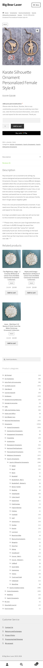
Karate (20, 15)
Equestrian (15, 501)
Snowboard (15, 553)
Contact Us (9, 627)
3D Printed (8, 375)
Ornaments (13, 13)
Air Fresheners (9, 379)
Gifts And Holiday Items (12, 410)
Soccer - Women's (17, 560)
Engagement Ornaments (15, 434)
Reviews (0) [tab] (6, 163)
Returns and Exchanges (13, 631)
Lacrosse (15, 532)
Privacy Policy (10, 635)
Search (21, 664)
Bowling (14, 490)
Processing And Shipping (14, 639)
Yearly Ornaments (13, 598)
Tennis (14, 574)
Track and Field (17, 577)
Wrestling (15, 584)
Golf (13, 518)
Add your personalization (13, 104)
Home (6, 13)
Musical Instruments (18, 539)
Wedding (10, 595)
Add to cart (17, 126)
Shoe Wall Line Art (10, 605)
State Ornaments (12, 591)
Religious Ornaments (14, 455)
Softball (14, 563)
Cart (33, 662)
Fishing (14, 511)
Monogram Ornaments (14, 445)
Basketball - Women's (19, 483)
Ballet (14, 466)
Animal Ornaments (13, 427)
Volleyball (15, 581)
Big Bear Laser (12, 5)
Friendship (10, 438)
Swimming (15, 570)
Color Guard (16, 497)
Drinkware (8, 396)
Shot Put (15, 546)
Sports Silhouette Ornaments (19, 462)
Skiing (14, 549)
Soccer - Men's (16, 556)
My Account (7, 664)
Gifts (6, 407)
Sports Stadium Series (16, 588)
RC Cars (7, 602)
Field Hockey (16, 504)
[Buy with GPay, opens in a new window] (21, 133)
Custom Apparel (10, 393)
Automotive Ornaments (15, 431)
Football (14, 514)
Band (13, 469)
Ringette (14, 542)
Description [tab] (6, 157)
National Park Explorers (12, 420)
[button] (37, 30)
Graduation (11, 441)
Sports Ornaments (24, 13)
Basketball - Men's (18, 480)
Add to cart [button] (11, 293)
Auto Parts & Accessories (13, 382)
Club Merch (8, 389)
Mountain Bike (16, 535)
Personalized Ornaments (15, 452)
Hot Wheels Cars (10, 417)
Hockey (14, 525)
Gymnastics (16, 521)
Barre (13, 473)
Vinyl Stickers (9, 609)
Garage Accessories (11, 403)
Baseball (14, 476)
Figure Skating (16, 508)
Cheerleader (16, 494)
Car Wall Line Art (10, 386)
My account (9, 643)
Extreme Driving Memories (13, 400)
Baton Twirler (16, 487)
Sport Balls (15, 567)
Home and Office (10, 413)
